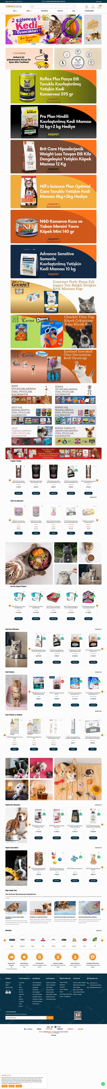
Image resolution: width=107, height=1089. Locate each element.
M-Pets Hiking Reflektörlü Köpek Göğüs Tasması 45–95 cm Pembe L (88, 607)
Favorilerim (62, 987)
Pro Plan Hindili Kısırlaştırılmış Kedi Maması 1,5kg (71, 482)
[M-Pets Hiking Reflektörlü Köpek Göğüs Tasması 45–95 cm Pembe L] (88, 597)
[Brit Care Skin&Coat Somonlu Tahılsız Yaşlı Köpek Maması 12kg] (38, 815)
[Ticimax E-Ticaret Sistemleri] (53, 1035)
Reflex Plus (21, 994)
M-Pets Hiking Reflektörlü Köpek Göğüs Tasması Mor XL (53, 607)
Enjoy (20, 996)
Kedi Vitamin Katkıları (37, 1001)
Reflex (20, 987)
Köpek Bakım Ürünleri (51, 999)
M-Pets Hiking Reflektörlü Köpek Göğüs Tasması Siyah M (71, 607)
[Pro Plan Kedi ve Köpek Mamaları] (53, 121)
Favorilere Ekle (24, 466)
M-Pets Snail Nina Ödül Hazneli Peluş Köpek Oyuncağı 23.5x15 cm (74, 869)
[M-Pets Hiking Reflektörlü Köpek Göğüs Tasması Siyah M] (71, 597)
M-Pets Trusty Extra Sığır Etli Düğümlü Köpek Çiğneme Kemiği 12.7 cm (88, 482)
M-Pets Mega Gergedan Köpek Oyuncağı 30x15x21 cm (38, 869)
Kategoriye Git (93, 457)
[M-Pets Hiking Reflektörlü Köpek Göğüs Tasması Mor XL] (53, 597)
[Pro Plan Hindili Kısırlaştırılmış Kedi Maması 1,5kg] (71, 471)
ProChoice (21, 1001)
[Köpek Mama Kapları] (16, 790)
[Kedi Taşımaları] (32, 435)
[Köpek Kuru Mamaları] (41, 790)
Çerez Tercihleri (64, 1031)
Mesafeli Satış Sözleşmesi (79, 985)
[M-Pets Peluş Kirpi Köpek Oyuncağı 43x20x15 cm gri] (93, 858)
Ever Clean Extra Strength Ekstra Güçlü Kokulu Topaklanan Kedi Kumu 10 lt (56, 693)
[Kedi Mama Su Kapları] (90, 574)
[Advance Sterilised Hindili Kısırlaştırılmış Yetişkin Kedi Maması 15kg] (93, 640)
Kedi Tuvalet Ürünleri (37, 994)
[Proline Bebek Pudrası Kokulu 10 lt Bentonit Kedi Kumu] (75, 683)
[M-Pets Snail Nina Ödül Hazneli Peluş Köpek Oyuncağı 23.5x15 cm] (75, 858)
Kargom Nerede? (63, 982)
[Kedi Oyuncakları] (32, 394)
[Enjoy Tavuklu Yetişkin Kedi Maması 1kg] (75, 640)
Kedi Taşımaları (36, 992)
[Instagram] (9, 992)
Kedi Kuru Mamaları (37, 982)
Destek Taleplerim (64, 989)
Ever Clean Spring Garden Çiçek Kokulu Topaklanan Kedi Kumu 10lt (39, 693)
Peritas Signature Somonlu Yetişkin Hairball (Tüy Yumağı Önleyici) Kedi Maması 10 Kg (36, 482)
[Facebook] (6, 992)
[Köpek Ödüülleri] (41, 768)
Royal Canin (21, 982)
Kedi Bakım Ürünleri (37, 996)
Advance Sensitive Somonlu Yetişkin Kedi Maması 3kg (56, 651)
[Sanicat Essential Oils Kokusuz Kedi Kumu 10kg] (93, 683)
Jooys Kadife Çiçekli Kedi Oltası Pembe (53, 482)
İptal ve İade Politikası (78, 989)
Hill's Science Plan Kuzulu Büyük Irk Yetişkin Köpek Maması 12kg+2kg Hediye (93, 826)
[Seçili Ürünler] (93, 29)
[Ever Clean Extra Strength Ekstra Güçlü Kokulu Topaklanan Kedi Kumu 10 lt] (56, 683)
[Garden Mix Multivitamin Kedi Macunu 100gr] (34, 726)
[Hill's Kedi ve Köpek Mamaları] (43, 29)
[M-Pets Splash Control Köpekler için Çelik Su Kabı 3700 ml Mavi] (36, 597)
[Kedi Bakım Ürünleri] (65, 574)
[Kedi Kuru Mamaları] (90, 552)
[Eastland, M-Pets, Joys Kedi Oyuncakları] (53, 366)
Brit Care (21, 989)
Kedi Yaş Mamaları (37, 985)
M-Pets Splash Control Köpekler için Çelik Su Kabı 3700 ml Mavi (36, 607)
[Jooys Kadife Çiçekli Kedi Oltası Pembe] (53, 471)
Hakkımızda (8, 982)
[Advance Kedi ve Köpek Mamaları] (53, 261)
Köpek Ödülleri (49, 987)
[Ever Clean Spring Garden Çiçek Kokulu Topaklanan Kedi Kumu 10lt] (38, 683)
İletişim (7, 985)
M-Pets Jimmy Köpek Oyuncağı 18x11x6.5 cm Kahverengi (56, 869)
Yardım (61, 992)
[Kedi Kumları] (16, 692)
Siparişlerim (62, 984)
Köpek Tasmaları (50, 992)
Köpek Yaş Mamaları (50, 985)
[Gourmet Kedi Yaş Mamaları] (53, 296)
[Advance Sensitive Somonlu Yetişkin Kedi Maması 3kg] (56, 640)
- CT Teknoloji (56, 1033)
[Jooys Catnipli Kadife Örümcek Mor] (18, 471)
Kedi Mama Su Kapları (37, 999)
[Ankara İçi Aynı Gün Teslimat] (29, 59)
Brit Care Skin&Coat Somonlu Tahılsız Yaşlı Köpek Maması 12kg (38, 826)
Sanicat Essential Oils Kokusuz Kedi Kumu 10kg (93, 693)
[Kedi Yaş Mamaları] (32, 415)
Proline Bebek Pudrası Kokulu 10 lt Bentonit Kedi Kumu (75, 693)
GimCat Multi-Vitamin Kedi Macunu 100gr (14, 737)
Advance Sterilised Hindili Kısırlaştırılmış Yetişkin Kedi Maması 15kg (93, 651)
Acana (20, 1003)
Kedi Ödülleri (35, 987)
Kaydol (50, 1018)
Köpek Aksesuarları (50, 996)
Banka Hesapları (9, 987)
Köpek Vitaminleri (50, 989)
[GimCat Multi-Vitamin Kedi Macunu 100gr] (14, 726)
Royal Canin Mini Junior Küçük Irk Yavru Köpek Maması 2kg (75, 826)
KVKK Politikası (76, 987)
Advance (21, 999)
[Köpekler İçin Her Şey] (78, 779)
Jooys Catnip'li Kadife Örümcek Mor (18, 482)
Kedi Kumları (35, 989)
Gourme (21, 1006)
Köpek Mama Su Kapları (51, 994)
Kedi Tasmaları (36, 1003)
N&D (20, 985)
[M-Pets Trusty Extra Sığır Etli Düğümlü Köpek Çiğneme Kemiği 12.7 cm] (88, 471)
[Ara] (74, 6)
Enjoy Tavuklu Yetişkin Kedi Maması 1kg (75, 651)
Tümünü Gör (99, 930)
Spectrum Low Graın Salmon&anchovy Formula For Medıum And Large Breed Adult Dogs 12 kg (56, 826)
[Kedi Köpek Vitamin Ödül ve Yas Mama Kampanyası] (53, 453)
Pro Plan (21, 992)
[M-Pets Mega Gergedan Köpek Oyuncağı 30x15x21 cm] (38, 858)
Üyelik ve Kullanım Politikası (79, 982)
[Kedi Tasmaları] (65, 552)
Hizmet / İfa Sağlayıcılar (65, 996)
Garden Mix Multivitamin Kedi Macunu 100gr (34, 737)
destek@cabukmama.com (96, 987)
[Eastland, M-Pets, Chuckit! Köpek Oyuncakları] (53, 331)
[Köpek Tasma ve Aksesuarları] (75, 435)
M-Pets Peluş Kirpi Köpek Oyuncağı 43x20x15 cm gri (93, 869)
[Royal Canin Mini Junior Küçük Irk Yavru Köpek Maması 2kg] (75, 815)
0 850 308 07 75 (93, 983)
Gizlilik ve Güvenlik (77, 994)
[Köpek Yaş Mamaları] (75, 415)
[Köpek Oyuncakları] (75, 394)
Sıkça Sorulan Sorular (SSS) (66, 994)
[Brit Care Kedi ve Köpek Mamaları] (53, 156)
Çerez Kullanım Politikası (78, 992)
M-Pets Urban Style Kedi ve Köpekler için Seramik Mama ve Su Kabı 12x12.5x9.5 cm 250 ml (19, 607)
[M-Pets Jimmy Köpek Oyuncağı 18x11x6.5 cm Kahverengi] (56, 858)
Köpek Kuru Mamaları (51, 982)
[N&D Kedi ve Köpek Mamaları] (53, 226)
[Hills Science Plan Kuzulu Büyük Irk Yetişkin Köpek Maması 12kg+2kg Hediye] (93, 815)
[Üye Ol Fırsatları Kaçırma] (78, 59)
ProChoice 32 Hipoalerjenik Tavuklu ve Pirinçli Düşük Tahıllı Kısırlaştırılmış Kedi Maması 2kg (38, 651)
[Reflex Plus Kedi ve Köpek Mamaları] (53, 86)
